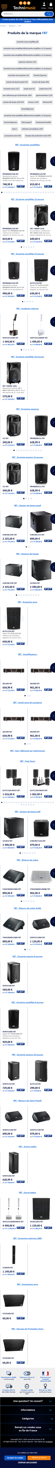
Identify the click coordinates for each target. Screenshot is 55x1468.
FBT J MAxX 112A (37, 229)
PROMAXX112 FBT (37, 438)
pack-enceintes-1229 (44, 95)
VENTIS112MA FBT (37, 938)
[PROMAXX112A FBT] (41, 161)
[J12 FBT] (14, 425)
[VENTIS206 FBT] (14, 1163)
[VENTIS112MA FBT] (41, 924)
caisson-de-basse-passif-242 (17, 82)
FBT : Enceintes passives (27, 409)
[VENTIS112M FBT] (14, 1117)
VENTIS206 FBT (9, 1176)
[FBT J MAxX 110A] (14, 373)
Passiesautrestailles (43, 122)
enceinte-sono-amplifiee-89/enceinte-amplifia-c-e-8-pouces (27, 116)
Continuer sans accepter (27, 1462)
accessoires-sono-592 (12, 136)
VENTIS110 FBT (9, 1084)
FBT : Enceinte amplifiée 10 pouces (27, 357)
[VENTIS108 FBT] (14, 973)
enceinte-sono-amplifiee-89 (27, 42)
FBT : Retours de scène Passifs (27, 1101)
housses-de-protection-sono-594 (38, 136)
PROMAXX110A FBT (10, 174)
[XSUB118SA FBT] (41, 1209)
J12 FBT (6, 438)
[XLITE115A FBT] (41, 270)
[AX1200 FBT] (14, 671)
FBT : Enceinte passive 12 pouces (27, 457)
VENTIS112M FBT (9, 1130)
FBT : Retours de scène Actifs (27, 908)
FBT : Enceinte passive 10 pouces (27, 1055)
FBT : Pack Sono (27, 761)
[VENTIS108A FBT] (14, 1019)
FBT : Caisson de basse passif (27, 506)
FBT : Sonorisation (27, 1193)
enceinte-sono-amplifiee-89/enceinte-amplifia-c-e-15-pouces (27, 55)
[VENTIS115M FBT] (41, 1117)
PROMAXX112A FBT (38, 174)
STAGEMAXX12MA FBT (12, 889)
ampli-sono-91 (29, 89)
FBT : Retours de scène (27, 860)
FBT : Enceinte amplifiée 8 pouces (27, 1002)
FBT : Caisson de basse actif (27, 812)
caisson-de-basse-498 (40, 82)
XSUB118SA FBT (36, 1222)
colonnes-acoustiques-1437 (32, 129)
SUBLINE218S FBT (10, 535)
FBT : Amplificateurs (27, 654)
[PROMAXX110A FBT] (14, 161)
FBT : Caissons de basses (27, 554)
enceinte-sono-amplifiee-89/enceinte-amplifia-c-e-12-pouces (27, 48)
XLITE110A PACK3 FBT (11, 791)
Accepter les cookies (15, 1458)
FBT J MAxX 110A (10, 386)
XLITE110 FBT (35, 1084)
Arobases (49, 1442)
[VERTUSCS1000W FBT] (41, 325)
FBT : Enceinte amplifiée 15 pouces (27, 254)
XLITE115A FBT (36, 283)
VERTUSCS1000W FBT (39, 338)
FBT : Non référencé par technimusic (27, 751)
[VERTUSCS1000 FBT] (14, 325)
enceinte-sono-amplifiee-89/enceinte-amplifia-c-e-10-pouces (27, 69)
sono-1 (14, 129)
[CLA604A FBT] (14, 1255)
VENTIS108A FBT (9, 1032)
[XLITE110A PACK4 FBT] (41, 777)
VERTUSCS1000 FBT (10, 338)
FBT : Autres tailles (27, 1147)
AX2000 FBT (35, 684)
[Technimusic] (25, 5)
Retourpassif (26, 122)
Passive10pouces (10, 122)
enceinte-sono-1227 (11, 89)
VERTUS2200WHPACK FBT (13, 1222)
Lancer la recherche (49, 14)
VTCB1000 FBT (8, 1314)
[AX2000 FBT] (41, 671)
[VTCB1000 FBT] (14, 1301)
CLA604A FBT (8, 1268)
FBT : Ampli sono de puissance (27, 703)
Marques (12, 26)
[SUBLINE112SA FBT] (41, 828)
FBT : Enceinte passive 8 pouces (27, 956)
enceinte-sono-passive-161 (18, 75)
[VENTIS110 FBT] (14, 1071)
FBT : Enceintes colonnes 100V (27, 1238)
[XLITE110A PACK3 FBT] (14, 777)
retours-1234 (33, 102)
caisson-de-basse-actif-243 (13, 102)
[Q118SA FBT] (41, 570)
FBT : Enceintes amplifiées (27, 145)
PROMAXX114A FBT (10, 283)
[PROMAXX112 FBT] (41, 425)
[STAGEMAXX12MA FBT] (14, 876)
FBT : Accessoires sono (27, 1284)
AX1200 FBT (7, 684)
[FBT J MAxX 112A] (41, 216)
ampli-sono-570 (45, 89)
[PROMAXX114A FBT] (14, 270)
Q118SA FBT (35, 583)
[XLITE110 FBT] (41, 1071)
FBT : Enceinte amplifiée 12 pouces (27, 199)
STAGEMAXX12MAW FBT (40, 889)
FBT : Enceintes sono (27, 602)
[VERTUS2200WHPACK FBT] (14, 1209)
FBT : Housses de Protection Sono (27, 1329)
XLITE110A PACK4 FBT (39, 791)
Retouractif (47, 102)
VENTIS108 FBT (9, 986)
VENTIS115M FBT (37, 1130)
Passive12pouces (40, 75)
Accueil (3, 26)
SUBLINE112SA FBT (38, 841)
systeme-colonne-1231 (27, 62)
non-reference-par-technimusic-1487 (17, 95)
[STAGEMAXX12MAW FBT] (41, 876)
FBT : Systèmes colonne (27, 309)
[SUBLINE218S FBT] (14, 522)
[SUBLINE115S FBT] (41, 522)
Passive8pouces (27, 109)
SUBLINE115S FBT (37, 535)
